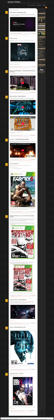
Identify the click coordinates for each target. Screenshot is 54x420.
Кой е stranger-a (39, 5)
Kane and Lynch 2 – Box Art (16, 373)
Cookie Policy (15, 418)
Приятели (44, 5)
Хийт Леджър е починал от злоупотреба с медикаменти (41, 39)
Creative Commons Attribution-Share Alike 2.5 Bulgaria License (41, 72)
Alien (20, 369)
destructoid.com (13, 367)
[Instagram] (39, 21)
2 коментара (33, 33)
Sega (25, 93)
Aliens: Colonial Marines (29, 73)
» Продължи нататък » (12, 408)
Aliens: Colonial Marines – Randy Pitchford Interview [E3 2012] (22, 71)
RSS (46, 8)
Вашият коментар (33, 159)
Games (20, 33)
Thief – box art (13, 38)
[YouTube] (39, 19)
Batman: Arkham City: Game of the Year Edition (29, 296)
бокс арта (14, 14)
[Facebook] (41, 19)
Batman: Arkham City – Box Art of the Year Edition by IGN (22, 216)
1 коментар (34, 66)
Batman (15, 296)
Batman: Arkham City (23, 296)
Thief (29, 14)
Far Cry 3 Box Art (14, 163)
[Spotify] (41, 21)
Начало (29, 5)
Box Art (17, 93)
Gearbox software (23, 93)
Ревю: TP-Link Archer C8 (41, 46)
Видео (10, 11)
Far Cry (19, 159)
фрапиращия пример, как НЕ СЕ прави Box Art (17, 165)
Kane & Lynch (22, 410)
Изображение (11, 37)
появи (15, 40)
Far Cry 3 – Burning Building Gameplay (19, 139)
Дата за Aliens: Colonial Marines (18, 96)
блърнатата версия (17, 209)
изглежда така (26, 220)
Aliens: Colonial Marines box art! (17, 327)
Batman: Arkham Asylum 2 (18, 296)
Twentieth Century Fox (29, 93)
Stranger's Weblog (14, 2)
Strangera (14, 33)
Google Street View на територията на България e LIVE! (41, 42)
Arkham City (13, 296)
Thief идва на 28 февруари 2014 (18, 12)
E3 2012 (19, 93)
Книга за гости (33, 5)
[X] (44, 19)
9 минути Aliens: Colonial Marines (18, 299)
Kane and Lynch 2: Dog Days (18, 375)
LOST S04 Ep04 (40, 45)
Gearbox (21, 93)
